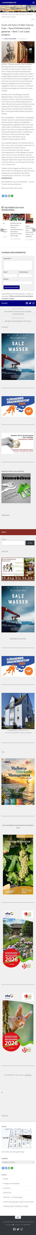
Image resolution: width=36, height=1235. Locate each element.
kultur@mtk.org (7, 178)
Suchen (4, 539)
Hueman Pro (26, 1224)
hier (23, 1152)
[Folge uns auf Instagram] (33, 303)
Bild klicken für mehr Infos (18, 638)
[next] (34, 230)
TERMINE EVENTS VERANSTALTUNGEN (15, 1206)
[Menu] (33, 2)
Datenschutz (7, 1193)
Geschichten (20, 14)
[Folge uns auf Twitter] (30, 303)
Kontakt (5, 1179)
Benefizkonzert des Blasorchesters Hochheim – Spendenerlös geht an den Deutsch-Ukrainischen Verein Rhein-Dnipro (16, 229)
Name (6, 272)
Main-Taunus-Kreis (9, 17)
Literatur (29, 14)
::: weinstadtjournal (8, 2)
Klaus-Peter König (10, 38)
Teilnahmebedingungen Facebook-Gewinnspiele (18, 1202)
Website (6, 279)
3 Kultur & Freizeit (8, 14)
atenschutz (5, 515)
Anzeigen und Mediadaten (11, 1183)
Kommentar (8, 258)
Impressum (7, 1188)
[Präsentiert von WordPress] (13, 1224)
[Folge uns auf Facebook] (27, 303)
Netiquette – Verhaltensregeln (12, 1197)
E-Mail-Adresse (24, 272)
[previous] (2, 230)
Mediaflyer (28, 1075)
